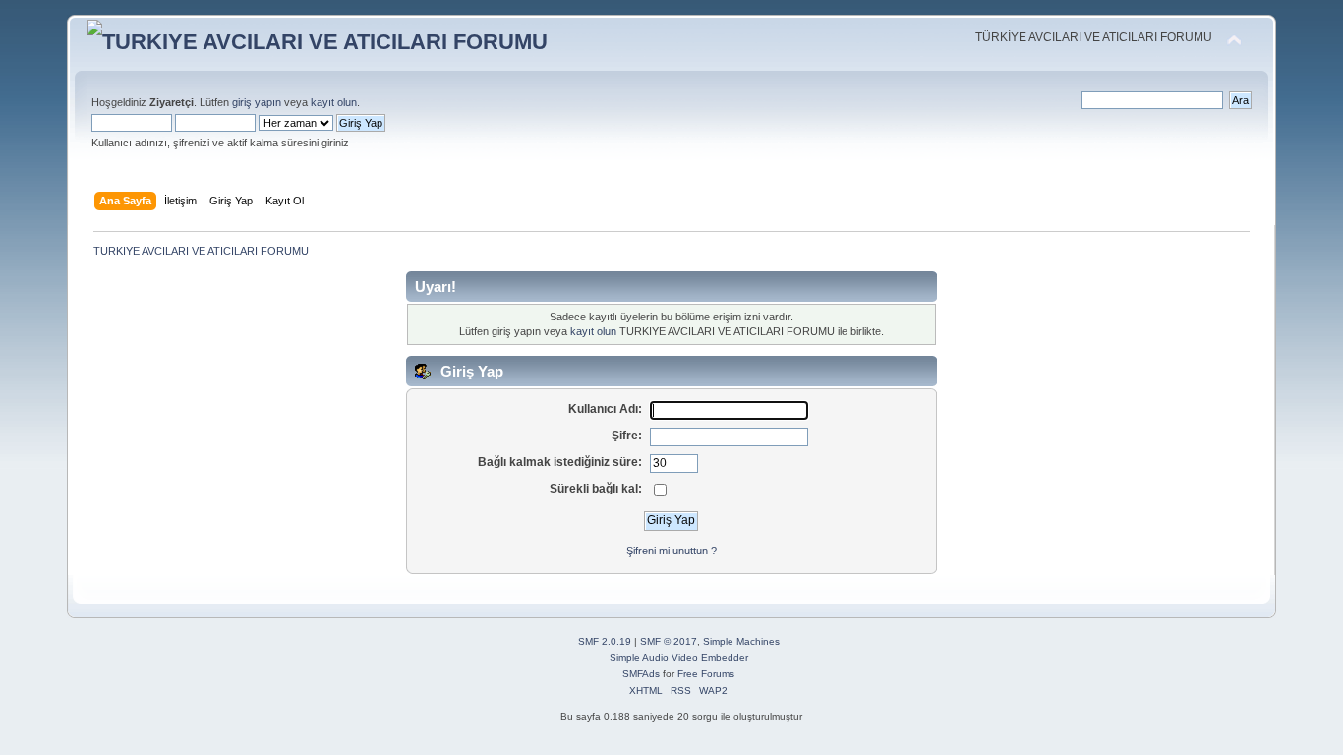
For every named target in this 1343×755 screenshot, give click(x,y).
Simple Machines (741, 641)
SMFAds (641, 673)
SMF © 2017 (668, 641)
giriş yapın (256, 102)
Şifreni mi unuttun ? (671, 550)
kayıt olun (334, 102)
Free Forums (705, 673)
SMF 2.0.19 (604, 641)
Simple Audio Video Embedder (679, 657)
